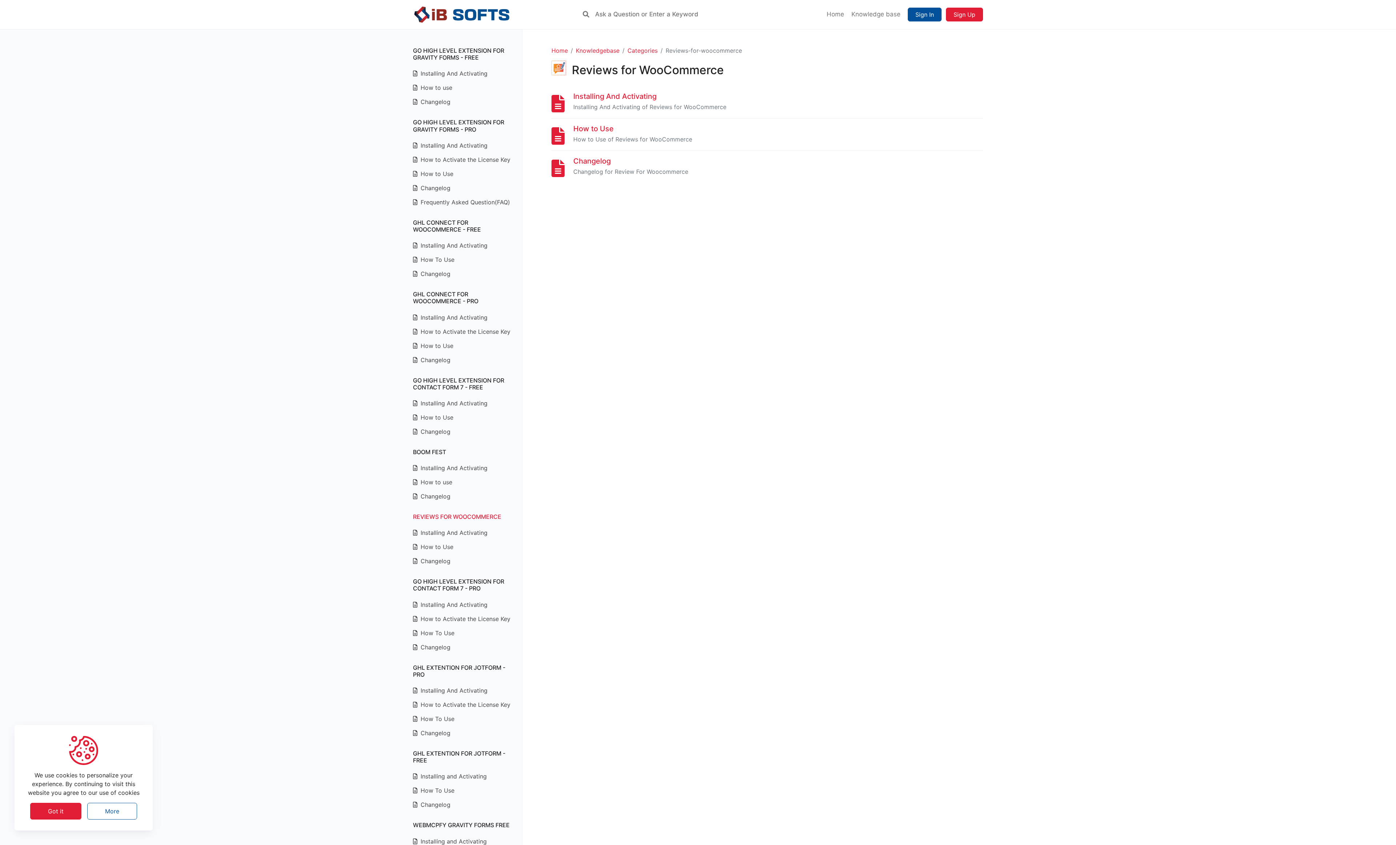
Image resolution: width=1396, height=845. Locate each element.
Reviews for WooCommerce (457, 516)
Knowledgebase (597, 50)
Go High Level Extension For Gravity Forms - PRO (458, 126)
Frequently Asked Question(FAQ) (464, 202)
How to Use (436, 173)
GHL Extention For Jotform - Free (459, 757)
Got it (56, 811)
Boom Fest (429, 452)
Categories (642, 50)
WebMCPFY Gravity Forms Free (461, 825)
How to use (435, 87)
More (112, 811)
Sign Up (964, 14)
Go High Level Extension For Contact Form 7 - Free (458, 384)
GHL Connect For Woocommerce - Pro (445, 298)
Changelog (434, 101)
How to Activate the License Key (464, 159)
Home (559, 50)
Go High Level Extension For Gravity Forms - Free (458, 54)
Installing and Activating (453, 776)
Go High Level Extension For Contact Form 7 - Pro (458, 585)
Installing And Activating (453, 73)
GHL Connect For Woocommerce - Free (447, 226)
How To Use (436, 259)
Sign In (924, 14)
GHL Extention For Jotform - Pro (459, 671)
